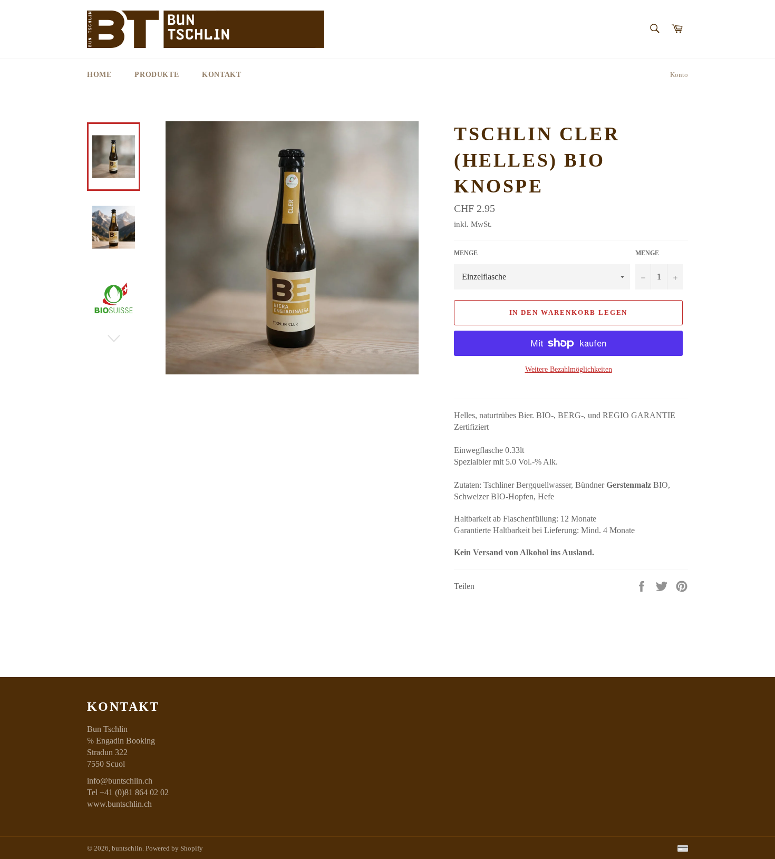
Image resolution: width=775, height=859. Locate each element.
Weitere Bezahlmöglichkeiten (568, 369)
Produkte (156, 75)
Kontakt (221, 75)
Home (99, 75)
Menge (466, 253)
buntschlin (127, 848)
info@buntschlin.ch (119, 780)
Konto (679, 75)
